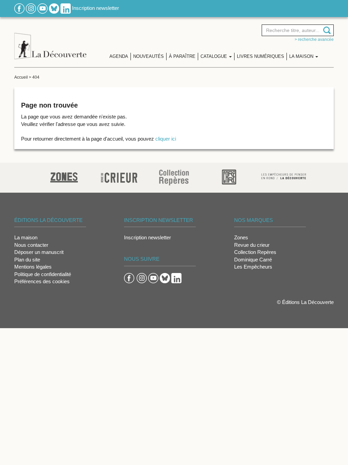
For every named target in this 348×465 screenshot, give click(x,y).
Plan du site (27, 259)
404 (35, 77)
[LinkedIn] (65, 8)
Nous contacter (31, 245)
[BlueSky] (54, 8)
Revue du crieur (251, 245)
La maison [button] (302, 56)
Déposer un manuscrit (39, 252)
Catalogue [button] (214, 56)
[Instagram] (31, 8)
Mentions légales (33, 267)
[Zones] (64, 176)
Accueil (21, 77)
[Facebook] (19, 8)
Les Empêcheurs (253, 267)
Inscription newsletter (95, 8)
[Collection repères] (174, 177)
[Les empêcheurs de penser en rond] (283, 175)
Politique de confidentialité (42, 274)
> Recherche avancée (314, 39)
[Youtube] (42, 8)
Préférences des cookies (42, 281)
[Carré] (229, 176)
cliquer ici (165, 139)
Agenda (118, 56)
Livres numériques (260, 56)
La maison (25, 237)
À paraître (182, 56)
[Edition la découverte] (50, 41)
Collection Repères (255, 252)
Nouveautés (148, 56)
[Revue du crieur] (119, 176)
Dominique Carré (253, 259)
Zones (241, 237)
